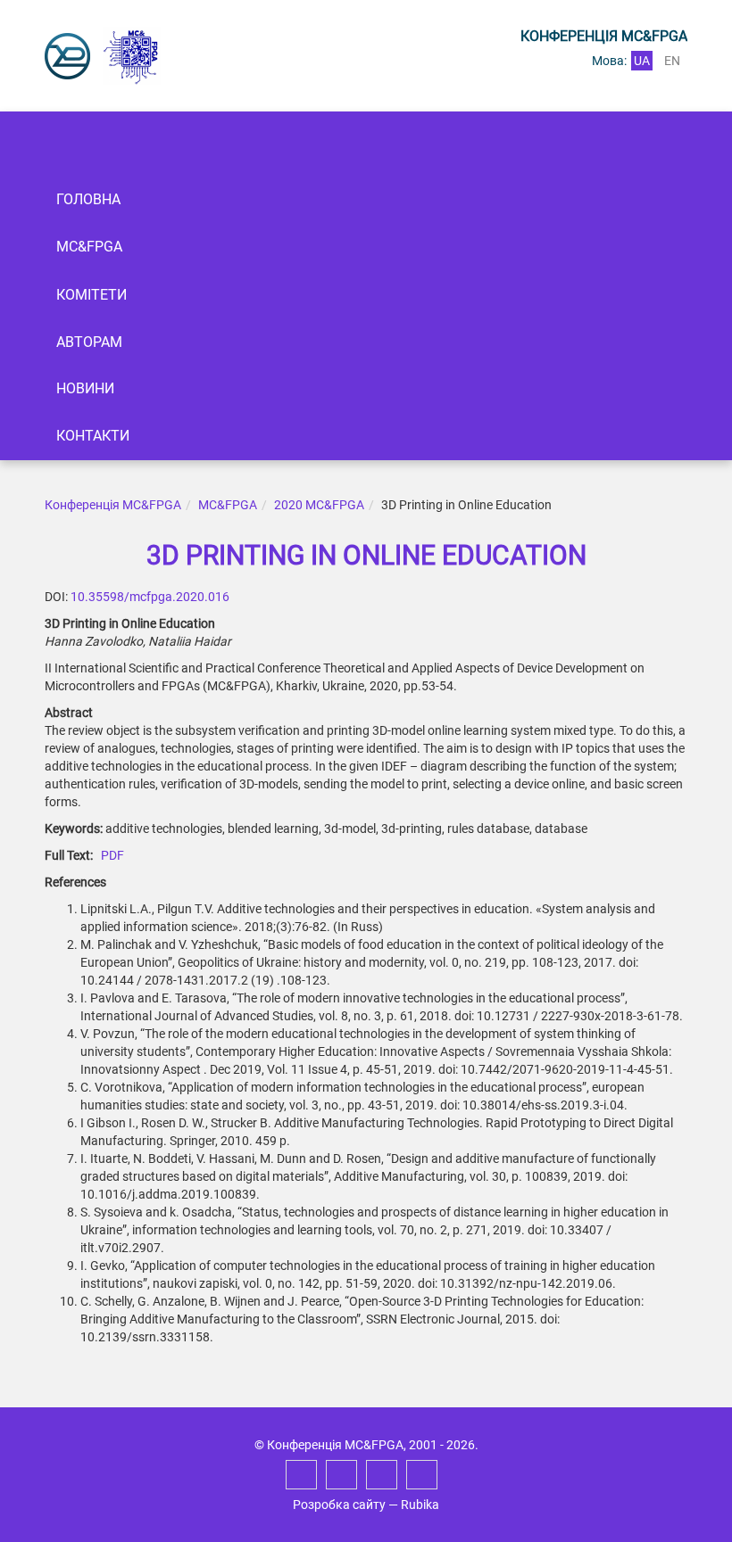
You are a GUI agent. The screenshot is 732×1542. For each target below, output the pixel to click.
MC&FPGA (89, 246)
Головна (88, 199)
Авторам (89, 342)
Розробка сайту (339, 1504)
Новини (85, 388)
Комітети (91, 294)
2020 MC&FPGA (319, 505)
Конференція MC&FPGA (113, 505)
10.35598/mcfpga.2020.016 (150, 597)
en (672, 61)
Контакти (92, 435)
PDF (112, 855)
